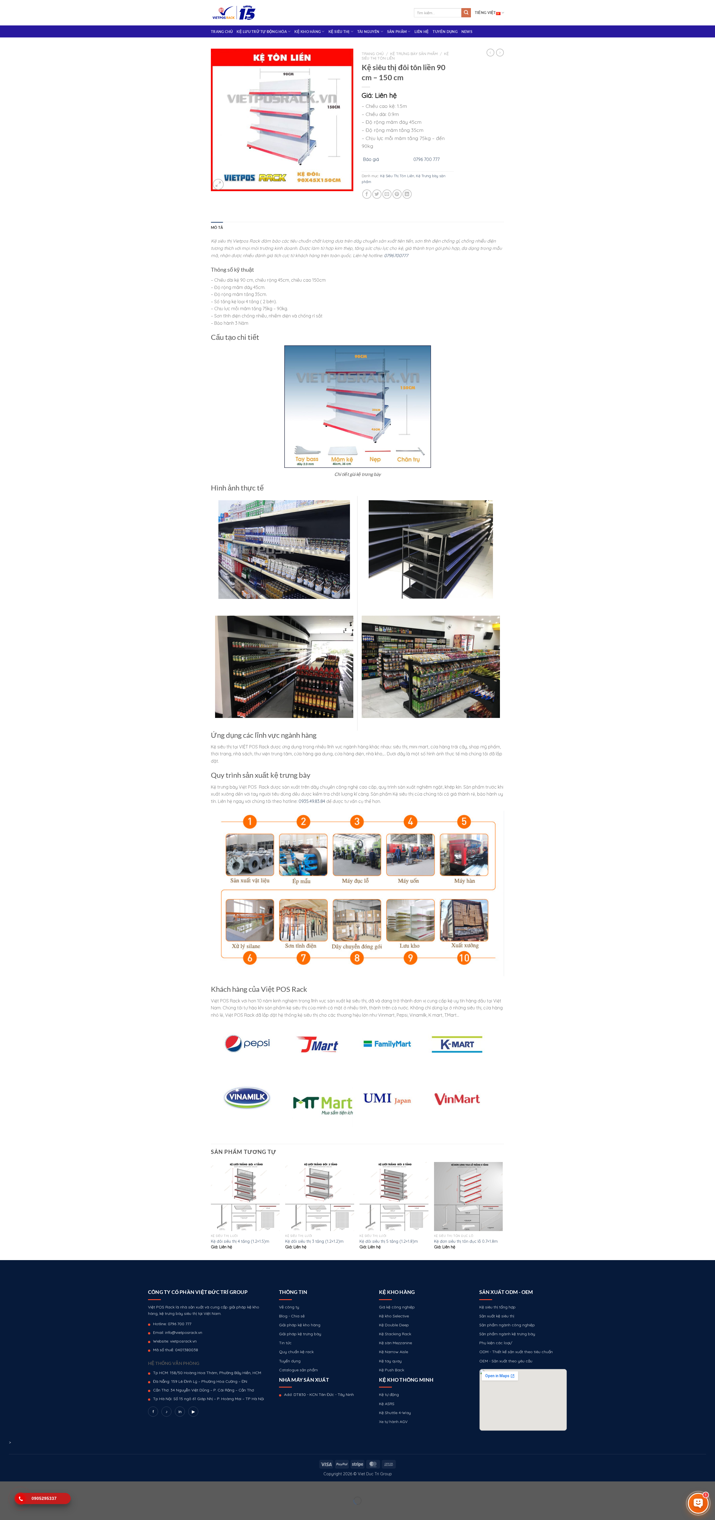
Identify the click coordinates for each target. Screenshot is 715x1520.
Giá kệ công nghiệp (397, 1307)
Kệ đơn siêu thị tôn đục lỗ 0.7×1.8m (466, 1241)
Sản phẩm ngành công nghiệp (507, 1324)
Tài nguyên (368, 31)
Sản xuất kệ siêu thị (496, 1316)
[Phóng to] (218, 184)
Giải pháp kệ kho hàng (299, 1324)
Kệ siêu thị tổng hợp (497, 1307)
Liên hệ (421, 31)
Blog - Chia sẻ (292, 1316)
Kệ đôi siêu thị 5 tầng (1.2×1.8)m (388, 1241)
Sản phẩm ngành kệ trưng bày (507, 1333)
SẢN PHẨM (397, 31)
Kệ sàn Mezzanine (395, 1342)
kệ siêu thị (339, 31)
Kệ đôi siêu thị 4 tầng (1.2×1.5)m (240, 1241)
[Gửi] (466, 13)
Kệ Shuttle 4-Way (395, 1412)
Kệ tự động (389, 1394)
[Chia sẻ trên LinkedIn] (407, 194)
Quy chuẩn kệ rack (296, 1351)
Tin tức (285, 1342)
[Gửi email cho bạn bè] (387, 194)
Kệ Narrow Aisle (393, 1351)
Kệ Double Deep (394, 1324)
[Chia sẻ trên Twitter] (377, 194)
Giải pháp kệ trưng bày (300, 1333)
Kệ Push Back (391, 1369)
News (466, 31)
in (180, 1411)
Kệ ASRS (386, 1403)
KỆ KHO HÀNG (307, 31)
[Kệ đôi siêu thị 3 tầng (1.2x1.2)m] (319, 1196)
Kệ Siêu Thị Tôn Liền (397, 176)
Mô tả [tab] (217, 227)
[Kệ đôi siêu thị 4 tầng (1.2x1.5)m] (245, 1196)
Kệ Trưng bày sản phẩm (414, 53)
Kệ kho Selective (394, 1316)
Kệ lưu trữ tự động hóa (262, 31)
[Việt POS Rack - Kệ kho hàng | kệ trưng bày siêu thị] (234, 13)
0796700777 (396, 255)
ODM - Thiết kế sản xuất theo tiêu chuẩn (516, 1351)
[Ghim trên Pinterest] (397, 194)
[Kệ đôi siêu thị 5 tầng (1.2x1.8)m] (393, 1196)
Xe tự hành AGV (393, 1421)
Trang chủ (222, 31)
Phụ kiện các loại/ (495, 1342)
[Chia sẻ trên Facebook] (366, 194)
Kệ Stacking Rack (395, 1333)
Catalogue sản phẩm (298, 1369)
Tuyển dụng (445, 31)
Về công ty (289, 1307)
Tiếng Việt (485, 12)
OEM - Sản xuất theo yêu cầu (505, 1361)
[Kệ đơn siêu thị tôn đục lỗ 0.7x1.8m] (468, 1196)
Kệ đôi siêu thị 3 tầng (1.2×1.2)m (314, 1241)
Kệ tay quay (390, 1361)
